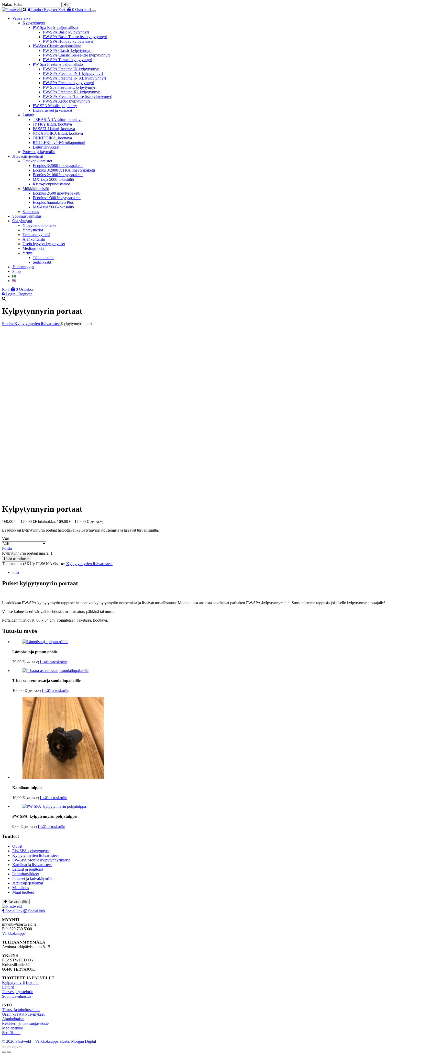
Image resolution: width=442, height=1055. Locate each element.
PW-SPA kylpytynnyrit (30, 851)
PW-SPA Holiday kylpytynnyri (68, 41)
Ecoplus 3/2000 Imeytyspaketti (58, 165)
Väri (5, 539)
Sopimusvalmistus (26, 216)
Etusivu (8, 323)
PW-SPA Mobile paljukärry (55, 106)
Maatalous (20, 887)
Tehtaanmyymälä (36, 234)
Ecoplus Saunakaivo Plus (53, 202)
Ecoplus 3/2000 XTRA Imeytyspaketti (64, 170)
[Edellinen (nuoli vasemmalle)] (4, 1052)
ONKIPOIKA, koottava (52, 138)
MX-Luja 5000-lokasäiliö (53, 179)
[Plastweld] (12, 9)
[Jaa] (14, 1047)
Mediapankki (33, 248)
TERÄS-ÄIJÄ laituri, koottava (57, 119)
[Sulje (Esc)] (19, 1047)
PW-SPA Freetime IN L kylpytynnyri (73, 73)
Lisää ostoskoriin (16, 559)
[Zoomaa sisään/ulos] (4, 1047)
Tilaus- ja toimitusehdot (21, 1009)
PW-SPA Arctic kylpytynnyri (66, 101)
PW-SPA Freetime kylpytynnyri (68, 83)
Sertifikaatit (42, 262)
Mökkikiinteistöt (36, 188)
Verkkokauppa (14, 933)
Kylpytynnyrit (34, 23)
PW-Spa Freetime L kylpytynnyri (69, 87)
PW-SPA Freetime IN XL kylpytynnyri (74, 78)
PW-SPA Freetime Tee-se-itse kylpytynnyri (77, 96)
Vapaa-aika (21, 18)
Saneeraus (31, 211)
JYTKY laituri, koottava (52, 124)
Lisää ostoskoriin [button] (53, 662)
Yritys (27, 253)
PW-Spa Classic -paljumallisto (57, 46)
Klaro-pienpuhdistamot (51, 184)
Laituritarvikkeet (46, 147)
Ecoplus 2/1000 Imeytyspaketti (58, 175)
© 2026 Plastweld (17, 1041)
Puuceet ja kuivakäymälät (32, 878)
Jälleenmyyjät (23, 267)
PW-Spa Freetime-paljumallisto (58, 64)
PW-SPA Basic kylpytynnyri (66, 32)
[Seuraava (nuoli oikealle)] (9, 1052)
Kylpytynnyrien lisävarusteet (37, 323)
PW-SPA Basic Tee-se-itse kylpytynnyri (75, 37)
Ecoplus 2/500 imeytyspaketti (56, 193)
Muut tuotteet (23, 892)
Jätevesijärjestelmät (27, 156)
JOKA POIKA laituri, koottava (58, 133)
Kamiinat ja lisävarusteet (32, 864)
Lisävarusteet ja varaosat (52, 110)
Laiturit (28, 115)
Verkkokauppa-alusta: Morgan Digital (65, 1041)
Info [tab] (15, 572)
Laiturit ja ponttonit (27, 869)
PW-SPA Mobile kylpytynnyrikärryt (41, 860)
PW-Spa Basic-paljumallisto (55, 27)
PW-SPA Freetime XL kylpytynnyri (72, 92)
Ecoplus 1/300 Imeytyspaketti (57, 198)
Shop (16, 271)
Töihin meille (43, 257)
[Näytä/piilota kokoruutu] (9, 1047)
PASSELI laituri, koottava (54, 129)
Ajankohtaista (34, 239)
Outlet (17, 846)
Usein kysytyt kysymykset (44, 244)
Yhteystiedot (33, 230)
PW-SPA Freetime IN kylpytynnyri (71, 69)
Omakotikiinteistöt (37, 161)
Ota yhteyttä (22, 221)
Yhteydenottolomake (39, 225)
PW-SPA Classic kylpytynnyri (67, 50)
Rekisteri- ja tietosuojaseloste (25, 1023)
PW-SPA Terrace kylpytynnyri (67, 60)
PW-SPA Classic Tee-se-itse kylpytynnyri (76, 55)
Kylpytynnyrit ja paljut (20, 982)
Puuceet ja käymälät (39, 152)
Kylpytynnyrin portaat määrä (25, 553)
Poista (7, 548)
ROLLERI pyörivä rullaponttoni (59, 142)
